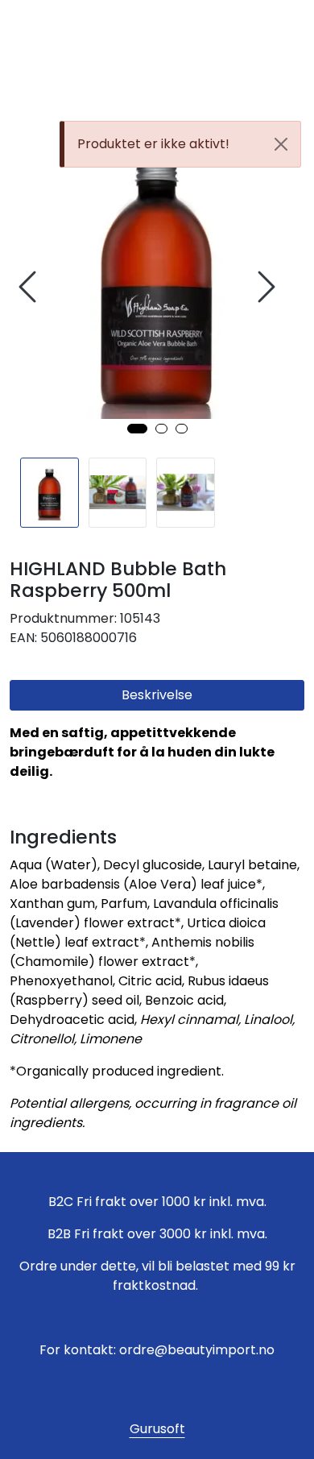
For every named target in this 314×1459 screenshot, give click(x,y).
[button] (137, 428)
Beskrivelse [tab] (157, 695)
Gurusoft (157, 1429)
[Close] (281, 144)
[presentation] (30, 287)
